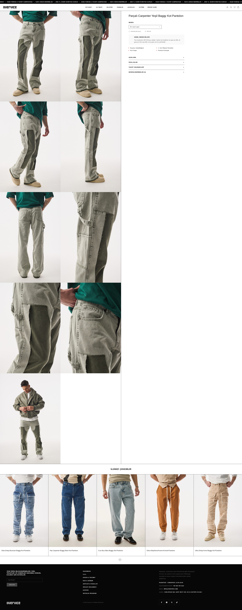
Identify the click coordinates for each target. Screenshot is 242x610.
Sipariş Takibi (152, 7)
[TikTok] (176, 602)
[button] (122, 559)
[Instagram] (166, 602)
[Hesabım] (227, 7)
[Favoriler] (235, 7)
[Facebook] (161, 602)
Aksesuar (131, 7)
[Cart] (238, 7)
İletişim (141, 7)
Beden (131, 22)
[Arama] (231, 7)
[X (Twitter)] (171, 602)
